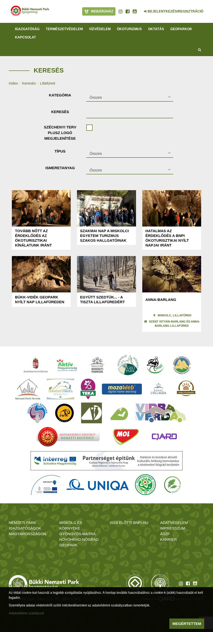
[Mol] (126, 436)
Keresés (29, 83)
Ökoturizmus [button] (129, 29)
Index (13, 83)
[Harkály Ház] (91, 413)
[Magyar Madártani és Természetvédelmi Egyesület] (155, 365)
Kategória (60, 95)
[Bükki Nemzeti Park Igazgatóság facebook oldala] (128, 11)
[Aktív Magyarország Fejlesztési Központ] (66, 365)
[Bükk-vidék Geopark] (37, 413)
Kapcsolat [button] (25, 37)
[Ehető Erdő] (172, 484)
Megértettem (186, 624)
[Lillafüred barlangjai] (118, 413)
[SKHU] (106, 460)
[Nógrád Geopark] (128, 365)
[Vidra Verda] (160, 413)
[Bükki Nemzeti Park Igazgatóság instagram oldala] (121, 11)
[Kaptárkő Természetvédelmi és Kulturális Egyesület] (182, 365)
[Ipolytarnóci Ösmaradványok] (186, 389)
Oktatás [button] (156, 29)
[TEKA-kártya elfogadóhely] (88, 389)
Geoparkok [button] (181, 29)
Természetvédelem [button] (64, 29)
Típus (60, 151)
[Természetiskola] (60, 389)
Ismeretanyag (60, 168)
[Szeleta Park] (64, 413)
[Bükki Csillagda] (158, 389)
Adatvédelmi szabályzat (26, 613)
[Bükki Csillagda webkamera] (140, 9)
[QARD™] (164, 437)
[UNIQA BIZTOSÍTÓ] (97, 484)
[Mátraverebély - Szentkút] (68, 436)
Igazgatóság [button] (27, 29)
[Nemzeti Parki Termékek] (27, 389)
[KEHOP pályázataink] (45, 484)
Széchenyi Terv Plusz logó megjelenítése (60, 132)
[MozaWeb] (122, 389)
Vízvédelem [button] (100, 29)
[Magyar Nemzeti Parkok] (97, 365)
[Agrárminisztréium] (35, 365)
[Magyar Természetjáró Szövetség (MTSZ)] (145, 484)
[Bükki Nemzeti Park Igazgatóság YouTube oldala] (135, 11)
